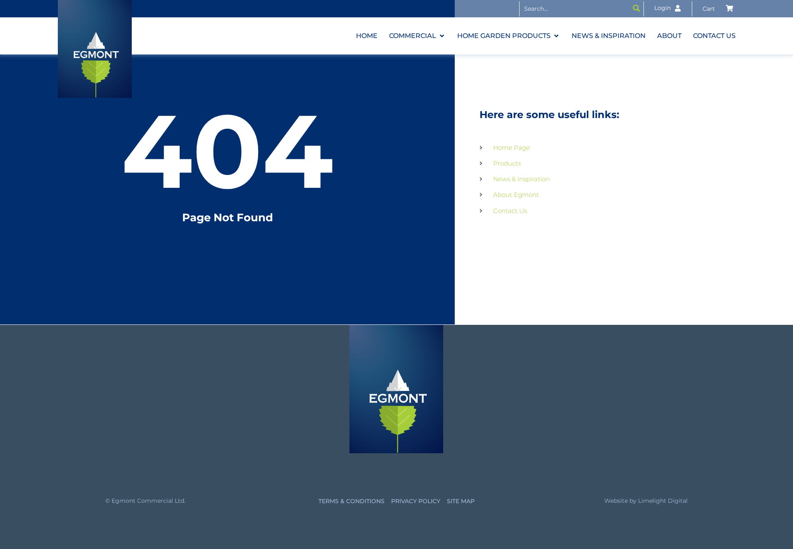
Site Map (461, 501)
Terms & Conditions (351, 501)
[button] (417, 35)
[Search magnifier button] (636, 8)
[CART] (717, 8)
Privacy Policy (415, 501)
